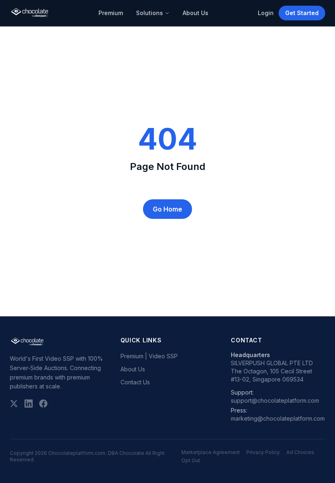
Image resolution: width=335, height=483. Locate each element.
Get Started (302, 12)
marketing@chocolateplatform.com (278, 418)
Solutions (149, 12)
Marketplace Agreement (210, 452)
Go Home (167, 209)
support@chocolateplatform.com (275, 400)
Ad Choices (300, 452)
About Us (195, 12)
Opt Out (190, 460)
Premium (110, 12)
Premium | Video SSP (149, 356)
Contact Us (135, 382)
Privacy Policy (263, 452)
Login (266, 12)
